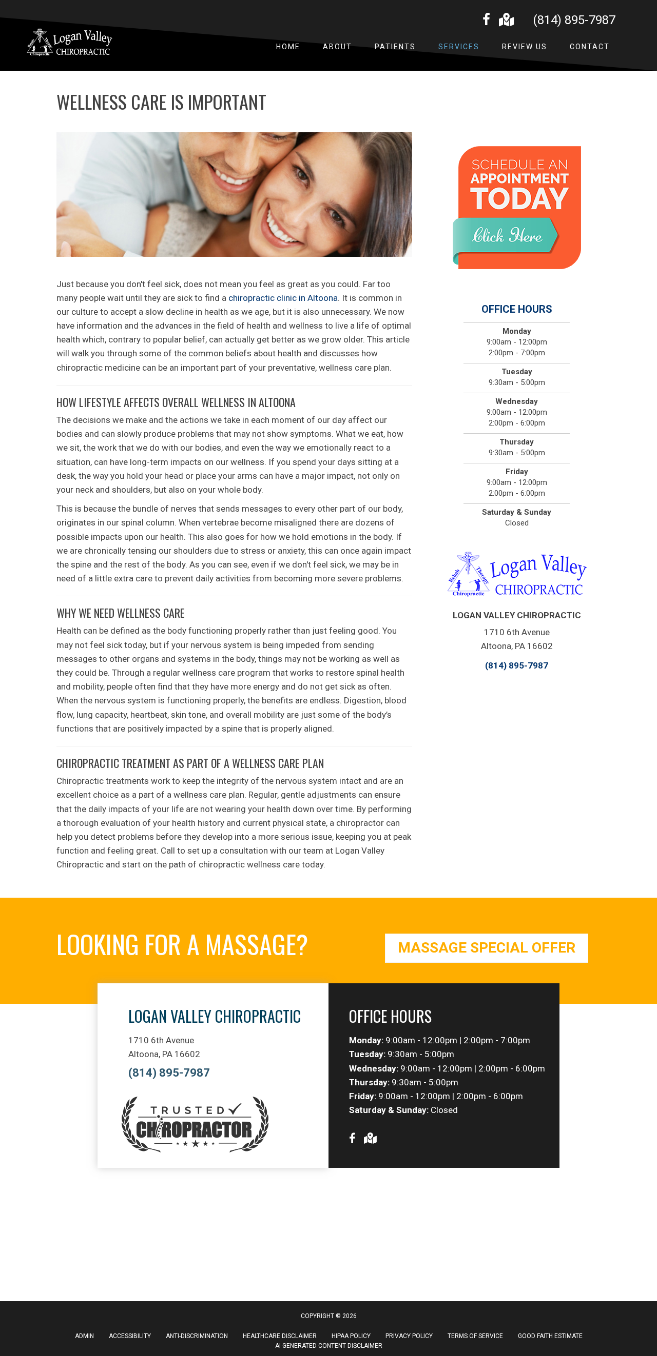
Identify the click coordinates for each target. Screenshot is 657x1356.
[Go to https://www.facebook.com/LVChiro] (486, 21)
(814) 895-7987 (574, 20)
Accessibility (130, 1336)
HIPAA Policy (351, 1336)
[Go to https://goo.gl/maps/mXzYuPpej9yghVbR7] (505, 21)
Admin (84, 1336)
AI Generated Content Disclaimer (328, 1345)
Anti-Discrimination (197, 1336)
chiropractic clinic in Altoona (283, 298)
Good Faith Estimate (550, 1336)
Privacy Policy (409, 1336)
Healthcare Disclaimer (280, 1336)
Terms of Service (475, 1336)
